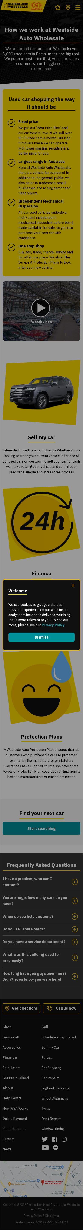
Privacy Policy (53, 625)
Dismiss (41, 637)
